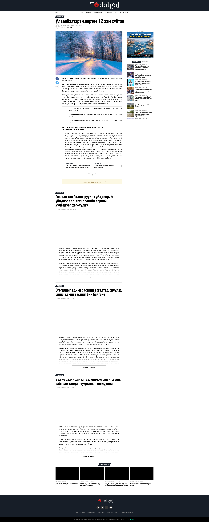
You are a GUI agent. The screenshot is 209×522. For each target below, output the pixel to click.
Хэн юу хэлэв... (109, 12)
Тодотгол (69, 27)
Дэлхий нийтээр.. (98, 12)
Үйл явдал (88, 12)
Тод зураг (125, 12)
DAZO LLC (132, 519)
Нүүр (82, 12)
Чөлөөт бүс (118, 12)
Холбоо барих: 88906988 (127, 512)
